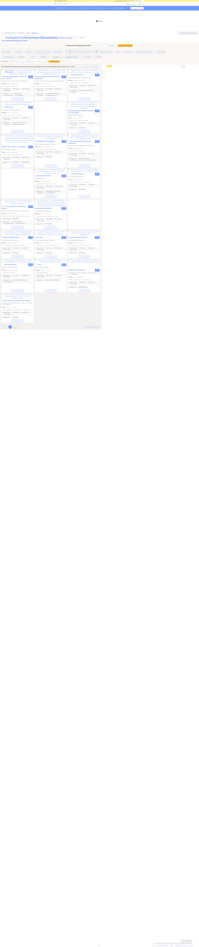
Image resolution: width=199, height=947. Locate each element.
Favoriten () (163, 945)
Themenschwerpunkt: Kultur (17, 61)
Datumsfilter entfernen (125, 45)
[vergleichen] (3, 75)
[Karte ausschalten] (183, 66)
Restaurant (162, 52)
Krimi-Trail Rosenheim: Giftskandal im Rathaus (14, 207)
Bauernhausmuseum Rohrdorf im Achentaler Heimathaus (81, 111)
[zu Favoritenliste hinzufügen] (3, 71)
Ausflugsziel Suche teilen (92, 327)
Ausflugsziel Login (119, 1)
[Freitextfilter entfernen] (139, 8)
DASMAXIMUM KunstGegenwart (45, 141)
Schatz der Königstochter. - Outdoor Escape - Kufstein (14, 77)
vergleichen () (182, 945)
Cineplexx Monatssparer (9, 264)
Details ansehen (18, 99)
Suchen (142, 8)
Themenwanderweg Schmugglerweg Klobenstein (79, 142)
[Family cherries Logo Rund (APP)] (130, 4)
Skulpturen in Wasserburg (76, 270)
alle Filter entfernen (54, 61)
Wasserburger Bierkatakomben (78, 237)
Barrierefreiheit (186, 940)
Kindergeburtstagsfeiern (145, 52)
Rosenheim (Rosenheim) (37, 61)
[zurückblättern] (5, 72)
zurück (109, 66)
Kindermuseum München (76, 75)
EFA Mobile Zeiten (7, 107)
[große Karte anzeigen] (103, 72)
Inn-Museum (39, 237)
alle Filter (99, 57)
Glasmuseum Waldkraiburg (43, 208)
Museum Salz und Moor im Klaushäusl (14, 146)
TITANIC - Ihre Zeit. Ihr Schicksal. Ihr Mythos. (16, 300)
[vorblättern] (30, 72)
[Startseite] (2, 33)
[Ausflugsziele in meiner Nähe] (103, 75)
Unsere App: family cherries (116, 8)
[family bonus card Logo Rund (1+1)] (141, 4)
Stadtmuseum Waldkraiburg (10, 237)
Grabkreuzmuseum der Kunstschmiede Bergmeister (47, 77)
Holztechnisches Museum (76, 174)
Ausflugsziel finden (61, 8)
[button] (4, 327)
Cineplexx (38, 264)
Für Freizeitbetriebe (86, 8)
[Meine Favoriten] (128, 8)
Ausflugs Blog (100, 8)
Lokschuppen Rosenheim (43, 175)
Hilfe (126, 1)
